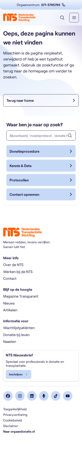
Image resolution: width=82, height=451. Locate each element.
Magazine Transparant (20, 296)
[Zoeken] (69, 135)
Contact (10, 278)
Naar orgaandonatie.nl (19, 431)
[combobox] (41, 135)
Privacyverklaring (15, 414)
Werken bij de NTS (18, 271)
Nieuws (9, 303)
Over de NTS (13, 264)
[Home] (19, 18)
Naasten (9, 341)
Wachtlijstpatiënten (19, 327)
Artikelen (10, 310)
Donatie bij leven (16, 334)
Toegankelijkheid (15, 409)
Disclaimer (10, 426)
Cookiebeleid (12, 420)
